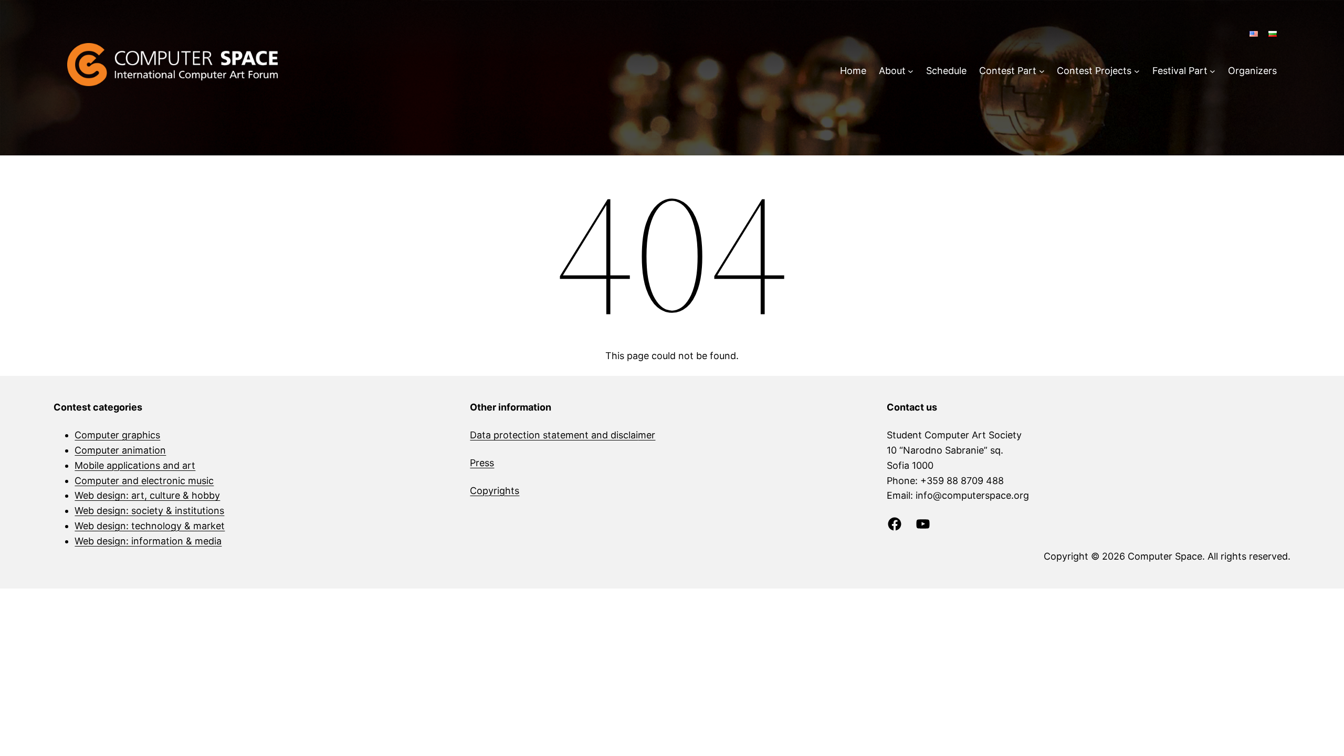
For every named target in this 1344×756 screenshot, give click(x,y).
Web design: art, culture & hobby (147, 495)
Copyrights (494, 490)
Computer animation (120, 450)
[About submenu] (911, 71)
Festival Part (1180, 70)
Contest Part (1007, 70)
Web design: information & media (148, 541)
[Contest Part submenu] (1042, 71)
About (892, 70)
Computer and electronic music (144, 480)
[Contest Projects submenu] (1137, 71)
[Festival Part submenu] (1212, 71)
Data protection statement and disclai (554, 434)
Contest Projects (1094, 70)
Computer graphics (117, 434)
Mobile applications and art (135, 465)
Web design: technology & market (150, 525)
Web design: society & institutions (149, 510)
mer (646, 434)
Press (482, 462)
